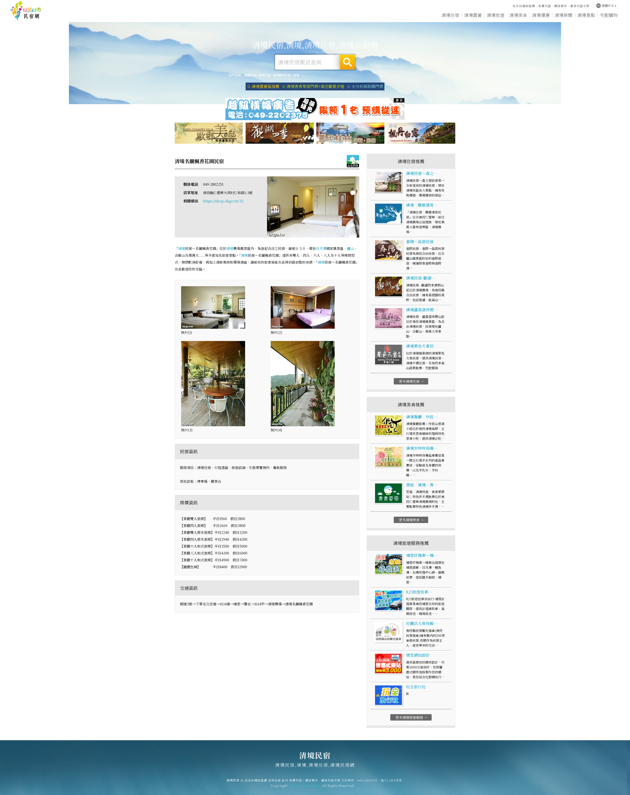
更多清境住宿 (411, 381)
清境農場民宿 (282, 75)
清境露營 (473, 15)
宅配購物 (609, 15)
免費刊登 (544, 6)
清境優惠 (541, 15)
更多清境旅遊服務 (411, 717)
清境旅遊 (495, 15)
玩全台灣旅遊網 (524, 6)
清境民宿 (26, 11)
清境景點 (586, 15)
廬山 (350, 248)
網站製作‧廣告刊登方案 (571, 6)
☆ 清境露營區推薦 (263, 86)
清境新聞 (563, 15)
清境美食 (518, 15)
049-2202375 (367, 780)
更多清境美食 (411, 519)
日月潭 (321, 248)
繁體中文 (605, 5)
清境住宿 (450, 15)
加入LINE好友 (391, 780)
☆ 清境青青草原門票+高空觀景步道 (313, 86)
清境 (296, 75)
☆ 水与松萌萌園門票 (365, 86)
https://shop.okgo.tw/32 (223, 201)
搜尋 (347, 62)
